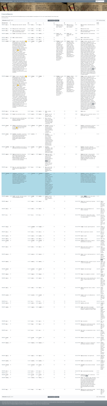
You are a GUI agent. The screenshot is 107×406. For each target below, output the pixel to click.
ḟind (24, 156)
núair (50, 186)
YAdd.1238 (76, 226)
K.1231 (37, 41)
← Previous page (51, 20)
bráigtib (18, 158)
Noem (84, 73)
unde (88, 68)
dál (20, 196)
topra (18, 24)
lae (22, 158)
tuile (87, 52)
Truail (82, 235)
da (86, 63)
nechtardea (93, 33)
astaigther (91, 72)
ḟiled (23, 157)
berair (21, 67)
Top (13, 167)
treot (101, 209)
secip (24, 135)
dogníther (17, 157)
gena (92, 43)
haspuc (20, 69)
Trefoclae (47, 125)
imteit (83, 57)
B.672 (11, 30)
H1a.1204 (29, 39)
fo (49, 152)
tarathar (7, 240)
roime (23, 62)
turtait (32, 134)
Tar (6, 39)
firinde (87, 47)
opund (19, 136)
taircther (86, 39)
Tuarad (13, 114)
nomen (17, 31)
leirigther (82, 71)
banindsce (18, 30)
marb (46, 187)
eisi (83, 182)
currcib (51, 163)
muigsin (21, 174)
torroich (82, 54)
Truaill (102, 235)
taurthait (23, 138)
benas (83, 202)
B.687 (11, 173)
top (25, 167)
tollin (59, 42)
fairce (15, 127)
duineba (51, 176)
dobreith (17, 126)
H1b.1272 (3, 226)
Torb (13, 28)
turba (17, 28)
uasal (87, 72)
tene (16, 196)
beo (25, 176)
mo (21, 119)
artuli (16, 50)
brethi (26, 63)
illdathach (14, 157)
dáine (18, 174)
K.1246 (37, 231)
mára (25, 50)
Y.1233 (76, 173)
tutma (102, 220)
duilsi (69, 56)
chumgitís (48, 189)
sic (82, 46)
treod (85, 208)
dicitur (13, 54)
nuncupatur (18, 183)
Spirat (82, 73)
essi (61, 51)
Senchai (90, 55)
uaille (101, 236)
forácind (13, 137)
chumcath (82, 181)
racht (67, 51)
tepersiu (60, 26)
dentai (50, 141)
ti (85, 216)
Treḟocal (13, 125)
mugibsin (24, 177)
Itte (61, 53)
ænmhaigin (23, 176)
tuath (25, 181)
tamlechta (87, 173)
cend (90, 67)
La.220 (55, 33)
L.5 (43, 125)
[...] (7, 24)
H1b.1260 (3, 114)
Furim (24, 54)
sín (24, 114)
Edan (23, 118)
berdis (89, 179)
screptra (58, 45)
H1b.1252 (3, 28)
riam (89, 63)
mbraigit (84, 159)
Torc (13, 118)
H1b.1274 (3, 235)
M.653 (65, 24)
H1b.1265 (3, 154)
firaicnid (82, 55)
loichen (87, 158)
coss (91, 59)
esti (21, 43)
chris (91, 157)
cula (88, 126)
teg (86, 46)
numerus (23, 28)
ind (89, 39)
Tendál (13, 196)
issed (24, 43)
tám (50, 174)
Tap (45, 167)
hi (92, 231)
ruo (81, 216)
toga (23, 154)
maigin (85, 174)
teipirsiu (82, 25)
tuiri (67, 47)
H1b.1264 (3, 146)
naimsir (20, 56)
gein (17, 42)
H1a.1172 (29, 146)
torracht (85, 53)
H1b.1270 (3, 208)
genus (17, 155)
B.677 (11, 41)
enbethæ (91, 58)
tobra (86, 24)
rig (21, 47)
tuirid (85, 48)
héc (14, 177)
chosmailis (82, 65)
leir (16, 68)
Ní (51, 120)
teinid (94, 196)
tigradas (48, 150)
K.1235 (37, 125)
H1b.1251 (3, 24)
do (59, 25)
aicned (19, 55)
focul (20, 127)
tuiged (13, 50)
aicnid (20, 45)
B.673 (11, 33)
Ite (22, 45)
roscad (24, 64)
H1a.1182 (29, 235)
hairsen (87, 217)
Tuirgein (68, 41)
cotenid (25, 196)
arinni (84, 39)
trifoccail (17, 125)
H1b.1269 (3, 201)
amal (61, 48)
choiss (20, 62)
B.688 (11, 196)
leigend (91, 69)
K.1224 (37, 24)
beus (89, 176)
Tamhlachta (14, 173)
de (24, 137)
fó (52, 120)
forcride (18, 120)
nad (81, 72)
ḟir (61, 42)
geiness (16, 62)
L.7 (43, 146)
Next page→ (57, 20)
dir (84, 235)
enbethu (22, 57)
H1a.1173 (29, 154)
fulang (14, 43)
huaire (13, 179)
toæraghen (21, 61)
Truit (101, 208)
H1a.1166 (29, 41)
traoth (32, 33)
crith (49, 123)
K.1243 (37, 208)
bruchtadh (71, 25)
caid (26, 68)
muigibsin (46, 184)
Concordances (21, 1)
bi (85, 71)
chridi (48, 122)
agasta (103, 227)
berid (18, 57)
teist (6, 111)
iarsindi (57, 25)
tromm (87, 231)
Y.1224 (76, 41)
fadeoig (93, 67)
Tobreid (25, 62)
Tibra (68, 24)
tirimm (20, 114)
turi (59, 48)
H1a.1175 (29, 173)
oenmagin (46, 181)
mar (89, 52)
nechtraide (58, 34)
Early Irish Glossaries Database (6, 1)
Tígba (13, 146)
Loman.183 (98, 235)
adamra (92, 57)
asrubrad (46, 145)
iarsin (67, 25)
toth (6, 30)
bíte (20, 125)
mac (18, 54)
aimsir (89, 57)
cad (91, 73)
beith (103, 228)
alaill (91, 54)
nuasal (22, 69)
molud (46, 127)
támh (23, 173)
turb (85, 28)
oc (12, 43)
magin (49, 187)
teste (17, 111)
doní (103, 213)
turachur (13, 139)
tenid (46, 198)
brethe (18, 65)
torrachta (84, 56)
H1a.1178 (29, 208)
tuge (46, 156)
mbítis (49, 179)
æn (20, 58)
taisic (24, 168)
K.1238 (37, 154)
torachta (13, 55)
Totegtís (48, 177)
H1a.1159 (29, 24)
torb (6, 28)
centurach (92, 46)
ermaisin (46, 138)
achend (22, 65)
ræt (23, 71)
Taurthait (14, 134)
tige (91, 45)
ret (94, 73)
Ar (51, 185)
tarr (39, 39)
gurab (92, 226)
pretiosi (21, 155)
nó (48, 141)
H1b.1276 (3, 240)
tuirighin (40, 41)
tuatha (23, 175)
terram (94, 201)
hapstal (84, 72)
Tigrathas (47, 146)
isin (59, 58)
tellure (86, 238)
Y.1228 (76, 125)
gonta (17, 137)
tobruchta (89, 24)
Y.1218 (76, 28)
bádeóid (25, 147)
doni (87, 209)
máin (88, 149)
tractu (84, 201)
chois (87, 63)
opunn (46, 171)
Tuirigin (82, 41)
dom (48, 121)
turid (15, 46)
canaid (14, 64)
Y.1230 (76, 146)
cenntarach (20, 44)
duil (81, 59)
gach (84, 30)
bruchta (61, 25)
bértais (47, 188)
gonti (47, 141)
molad (15, 126)
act (23, 179)
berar (85, 69)
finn (91, 156)
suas (18, 159)
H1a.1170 (29, 125)
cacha (25, 178)
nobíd (13, 182)
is (83, 46)
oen (86, 59)
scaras (51, 151)
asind (72, 42)
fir (62, 44)
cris (94, 158)
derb (16, 58)
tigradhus (7, 146)
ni (90, 51)
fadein (85, 179)
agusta (89, 226)
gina (18, 41)
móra (46, 179)
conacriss (14, 158)
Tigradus (82, 146)
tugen (13, 156)
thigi (71, 48)
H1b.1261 (3, 118)
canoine (85, 68)
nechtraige (19, 33)
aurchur (46, 137)
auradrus (15, 147)
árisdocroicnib (20, 156)
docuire (13, 135)
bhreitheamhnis (69, 54)
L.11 (43, 196)
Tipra (13, 24)
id (19, 154)
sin (88, 67)
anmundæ (22, 136)
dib (15, 179)
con (21, 58)
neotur (25, 33)
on (83, 208)
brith (49, 127)
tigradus (32, 146)
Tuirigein (57, 41)
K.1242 (37, 201)
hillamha (68, 52)
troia (102, 221)
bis (70, 47)
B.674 (11, 37)
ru (85, 214)
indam (46, 121)
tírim (46, 115)
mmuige (49, 178)
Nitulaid (20, 48)
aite (17, 168)
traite (102, 212)
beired (46, 185)
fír (18, 64)
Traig (82, 201)
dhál (18, 196)
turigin (57, 46)
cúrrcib (13, 159)
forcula (20, 126)
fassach (85, 66)
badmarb (17, 179)
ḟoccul (25, 125)
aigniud (87, 54)
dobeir (85, 64)
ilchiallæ (88, 48)
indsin (20, 65)
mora (16, 176)
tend (48, 197)
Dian (46, 120)
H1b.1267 (3, 173)
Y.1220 (76, 33)
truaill (40, 235)
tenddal (32, 196)
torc (6, 118)
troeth (6, 33)
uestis (19, 155)
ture (15, 63)
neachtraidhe (69, 34)
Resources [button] (26, 1)
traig (6, 201)
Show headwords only (5, 17)
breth (83, 69)
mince (84, 217)
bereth (94, 177)
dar (81, 182)
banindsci (86, 30)
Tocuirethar (47, 139)
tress (49, 129)
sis (92, 157)
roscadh (91, 66)
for (47, 123)
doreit (17, 55)
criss (17, 159)
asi (101, 205)
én (23, 156)
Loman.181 (98, 226)
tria (17, 56)
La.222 (55, 41)
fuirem (95, 55)
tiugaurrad (47, 151)
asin (13, 46)
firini (72, 50)
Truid (82, 208)
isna (25, 175)
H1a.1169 (29, 118)
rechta (18, 45)
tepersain (24, 24)
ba (93, 178)
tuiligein (72, 41)
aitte (50, 169)
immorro (82, 47)
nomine (49, 111)
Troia (92, 216)
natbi (23, 67)
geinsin (18, 63)
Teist (13, 111)
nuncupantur (89, 182)
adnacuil (46, 183)
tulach (92, 51)
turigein (62, 47)
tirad (24, 146)
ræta (13, 136)
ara (50, 140)
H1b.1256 (3, 39)
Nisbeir (24, 167)
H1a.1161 (29, 30)
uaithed (46, 191)
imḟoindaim (19, 119)
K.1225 (37, 28)
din (21, 24)
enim (13, 155)
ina (83, 67)
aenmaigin (86, 176)
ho (15, 159)
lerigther (18, 68)
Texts (17, 1)
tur (16, 41)
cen (14, 67)
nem (90, 33)
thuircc (52, 121)
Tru (81, 214)
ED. (16, 127)
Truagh (82, 226)
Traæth (13, 33)
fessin (52, 187)
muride (13, 51)
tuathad (86, 181)
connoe (89, 59)
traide (82, 209)
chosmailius (22, 63)
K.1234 (37, 118)
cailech (49, 161)
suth (23, 114)
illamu (20, 43)
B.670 (11, 28)
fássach (17, 64)
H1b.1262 (3, 125)
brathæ (91, 61)
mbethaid (46, 192)
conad (18, 71)
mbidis (82, 176)
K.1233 (37, 114)
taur (49, 114)
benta (20, 137)
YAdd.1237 (76, 214)
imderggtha (50, 128)
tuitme (87, 216)
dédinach (18, 146)
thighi (57, 51)
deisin (85, 59)
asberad (90, 208)
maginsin (46, 176)
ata (89, 216)
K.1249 (37, 240)
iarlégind (13, 68)
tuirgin (19, 47)
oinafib (50, 184)
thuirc (23, 119)
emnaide (88, 65)
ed (84, 46)
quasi (15, 24)
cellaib (51, 188)
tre (85, 57)
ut (24, 53)
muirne (91, 52)
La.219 (55, 24)
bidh (88, 69)
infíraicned (22, 53)
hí (57, 52)
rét (50, 138)
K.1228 (37, 37)
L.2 (43, 111)
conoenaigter (58, 44)
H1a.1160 (29, 28)
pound (48, 167)
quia (94, 30)
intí (17, 147)
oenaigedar (89, 42)
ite (71, 51)
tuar (16, 114)
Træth (68, 33)
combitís (18, 176)
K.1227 (37, 33)
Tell (101, 238)
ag (67, 48)
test (32, 111)
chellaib (17, 181)
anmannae (47, 140)
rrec (49, 142)
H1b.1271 (3, 214)
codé (13, 57)
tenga (21, 41)
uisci (92, 24)
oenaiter (70, 43)
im (49, 122)
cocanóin (25, 71)
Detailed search (32, 1)
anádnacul (20, 182)
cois (82, 67)
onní (13, 178)
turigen (24, 48)
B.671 (11, 24)
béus (49, 181)
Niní (25, 66)
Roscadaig (16, 48)
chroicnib (87, 156)
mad (46, 186)
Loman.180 (98, 214)
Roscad (57, 59)
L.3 (43, 114)
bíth (48, 182)
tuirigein (59, 57)
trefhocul (33, 125)
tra (24, 44)
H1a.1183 (29, 238)
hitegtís (19, 175)
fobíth (16, 177)
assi (23, 44)
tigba (52, 147)
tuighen (92, 155)
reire (46, 136)
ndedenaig (82, 61)
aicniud (68, 43)
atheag (13, 44)
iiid (47, 128)
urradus (87, 146)
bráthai (13, 61)
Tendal (82, 196)
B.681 (11, 125)
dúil (14, 58)
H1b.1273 (3, 231)
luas (85, 209)
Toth (13, 30)
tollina (69, 42)
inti (81, 149)
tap (6, 167)
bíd (49, 191)
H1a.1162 (29, 33)
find (50, 157)
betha (82, 58)
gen (86, 41)
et (22, 182)
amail (22, 42)
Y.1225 (76, 111)
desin (18, 58)
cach (90, 30)
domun (89, 46)
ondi (91, 177)
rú (101, 219)
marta (23, 137)
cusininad (14, 197)
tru (6, 214)
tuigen (6, 154)
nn (47, 198)
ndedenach (49, 149)
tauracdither (19, 134)
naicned (20, 64)
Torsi (81, 231)
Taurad (46, 114)
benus (104, 205)
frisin (46, 152)
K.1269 (37, 39)
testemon (15, 66)
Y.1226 (76, 114)
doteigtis (82, 175)
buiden (20, 28)
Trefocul (82, 125)
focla (86, 125)
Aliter (61, 45)
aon (92, 149)
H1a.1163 (29, 37)
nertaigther (87, 73)
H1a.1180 (29, 226)
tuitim (90, 214)
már (26, 42)
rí (62, 57)
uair (90, 178)
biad (92, 39)
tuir (19, 42)
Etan (49, 119)
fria (90, 176)
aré (25, 134)
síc (22, 43)
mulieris (22, 31)
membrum (20, 37)
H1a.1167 (29, 111)
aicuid (92, 47)
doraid (24, 52)
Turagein (20, 51)
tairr (32, 39)
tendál (46, 199)
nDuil (14, 48)
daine (82, 174)
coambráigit (21, 159)
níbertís (13, 181)
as (93, 24)
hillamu (25, 45)
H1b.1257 (3, 41)
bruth (84, 58)
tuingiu (88, 50)
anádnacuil (19, 177)
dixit (92, 55)
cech (16, 30)
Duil (60, 58)
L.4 (43, 118)
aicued (90, 56)
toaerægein (86, 62)
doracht (20, 52)
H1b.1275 (3, 238)
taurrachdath (47, 135)
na (56, 45)
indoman (16, 44)
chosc (14, 65)
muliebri (85, 37)
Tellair (82, 238)
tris (84, 127)
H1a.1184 (29, 240)
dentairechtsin (14, 138)
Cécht (48, 120)
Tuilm (13, 37)
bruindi (88, 61)
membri (19, 31)
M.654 (65, 33)
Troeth (82, 33)
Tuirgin (13, 41)
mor (73, 47)
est (15, 31)
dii (50, 142)
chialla (19, 46)
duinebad (90, 174)
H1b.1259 (3, 111)
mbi (87, 208)
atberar (25, 47)
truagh (40, 226)
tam (90, 173)
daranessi (16, 182)
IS (56, 52)
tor (83, 231)
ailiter (85, 43)
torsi (6, 231)
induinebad (14, 175)
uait (18, 135)
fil (46, 123)
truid (6, 208)
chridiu (46, 119)
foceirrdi (49, 136)
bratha (15, 57)
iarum (50, 143)
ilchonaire (22, 46)
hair (104, 223)
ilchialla (60, 54)
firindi (61, 52)
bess (20, 60)
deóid (51, 152)
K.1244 (37, 214)
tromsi (91, 231)
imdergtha (47, 132)
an (48, 129)
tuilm (6, 37)
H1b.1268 (3, 196)
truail (6, 235)
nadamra (23, 56)
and (21, 125)
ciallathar (21, 168)
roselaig (93, 173)
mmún (48, 152)
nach (13, 67)
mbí (103, 209)
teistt (40, 111)
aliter (23, 41)
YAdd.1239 (76, 231)
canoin (88, 71)
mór (58, 50)
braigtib (46, 161)
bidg (51, 167)
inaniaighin (21, 179)
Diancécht (14, 119)
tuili (85, 41)
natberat (15, 178)
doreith (87, 56)
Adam (94, 56)
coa (49, 159)
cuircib (92, 158)
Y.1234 (76, 196)
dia (26, 158)
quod (13, 31)
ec (45, 182)
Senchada (21, 54)
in (25, 44)
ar (48, 156)
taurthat (49, 145)
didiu (87, 64)
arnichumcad (21, 181)
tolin (90, 41)
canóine (19, 66)
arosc (51, 135)
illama (60, 51)
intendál (21, 197)
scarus (19, 147)
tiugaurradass (47, 147)
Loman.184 (98, 238)
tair (84, 45)
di (93, 58)
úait (49, 137)
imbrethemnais (15, 47)
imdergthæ (92, 126)
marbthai (46, 142)
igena (62, 46)
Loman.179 (98, 208)
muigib (13, 176)
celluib (92, 179)
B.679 (11, 114)
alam (73, 48)
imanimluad (14, 120)
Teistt (82, 111)
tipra (6, 24)
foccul (51, 126)
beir (49, 168)
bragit (46, 165)
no (94, 24)
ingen (25, 118)
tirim (91, 114)
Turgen (16, 61)
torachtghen (14, 52)
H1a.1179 (29, 214)
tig (12, 147)
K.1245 (37, 226)
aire (50, 132)
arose (23, 134)
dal (89, 196)
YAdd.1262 (76, 39)
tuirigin (6, 41)
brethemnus (18, 67)
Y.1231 (76, 154)
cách (47, 186)
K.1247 (37, 235)
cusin (24, 58)
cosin (51, 197)
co (85, 42)
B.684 (11, 146)
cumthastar (93, 71)
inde (21, 66)
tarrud (50, 192)
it (93, 47)
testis (46, 112)
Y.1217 (76, 24)
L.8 (43, 154)
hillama (57, 54)
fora (18, 168)
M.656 (65, 41)
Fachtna (16, 54)
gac (72, 34)
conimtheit (14, 56)
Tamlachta (7, 173)
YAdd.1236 (76, 208)
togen (18, 154)
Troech (57, 33)
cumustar (14, 69)
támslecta (46, 174)
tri (49, 125)
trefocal (6, 125)
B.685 (11, 154)
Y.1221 (76, 37)
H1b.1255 (3, 37)
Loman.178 (98, 201)
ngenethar (82, 63)
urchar (16, 135)
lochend (46, 163)
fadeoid (82, 64)
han (24, 158)
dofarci (46, 129)
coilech (21, 158)
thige (17, 43)
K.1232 (37, 111)
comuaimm (14, 72)
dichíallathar (47, 170)
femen (24, 30)
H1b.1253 (3, 30)
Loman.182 (98, 231)
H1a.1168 (29, 114)
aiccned (13, 53)
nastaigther (14, 71)
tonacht (92, 53)
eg (92, 176)
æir (17, 128)
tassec (50, 170)
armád (22, 178)
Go (105, 1)
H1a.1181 (29, 231)
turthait (6, 134)
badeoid (25, 65)
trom (103, 232)
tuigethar (85, 52)
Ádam (23, 55)
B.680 (11, 118)
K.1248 (37, 238)
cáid (19, 71)
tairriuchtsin (47, 143)
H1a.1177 (29, 201)
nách (17, 69)
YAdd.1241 (76, 238)
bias (85, 61)
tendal (6, 196)
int (50, 189)
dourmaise (21, 135)
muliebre (16, 37)
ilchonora (57, 55)
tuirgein (70, 55)
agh (86, 226)
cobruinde (23, 60)
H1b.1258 (3, 76)
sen (101, 224)
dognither (50, 158)
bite (45, 126)
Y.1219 (76, 30)
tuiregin (82, 62)
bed (52, 186)
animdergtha (24, 126)
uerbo (93, 214)
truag (6, 226)
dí (45, 150)
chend (93, 63)
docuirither (16, 136)
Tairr (81, 39)
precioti (85, 155)
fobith (94, 176)
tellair (6, 238)
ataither (50, 198)
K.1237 (37, 146)
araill (17, 53)
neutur (87, 33)
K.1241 (37, 196)
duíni (48, 175)
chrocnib (46, 157)
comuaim (86, 74)
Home (15, 1)
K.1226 (37, 30)
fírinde (16, 45)
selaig (46, 175)
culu (45, 128)
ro (51, 174)
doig (87, 214)
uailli (85, 235)
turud (6, 114)
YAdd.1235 (76, 201)
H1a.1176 (29, 196)
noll (21, 55)
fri (22, 68)
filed (26, 64)
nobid (89, 181)
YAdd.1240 (76, 235)
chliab (51, 122)
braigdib (82, 158)
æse (67, 50)
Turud (82, 114)
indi (47, 126)
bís (23, 42)
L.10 (43, 173)
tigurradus (94, 147)
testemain (82, 68)
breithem (82, 66)
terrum (103, 204)
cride (19, 118)
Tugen (13, 154)
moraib (92, 175)
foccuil (51, 125)
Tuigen (82, 154)
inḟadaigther (18, 197)
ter (88, 201)
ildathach (46, 158)
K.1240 (37, 173)
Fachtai (86, 55)
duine (94, 59)
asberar (82, 51)
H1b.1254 (3, 33)
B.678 (11, 111)
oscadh (71, 56)
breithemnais (58, 56)
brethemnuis (83, 50)
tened (22, 196)
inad (83, 197)
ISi (68, 50)
